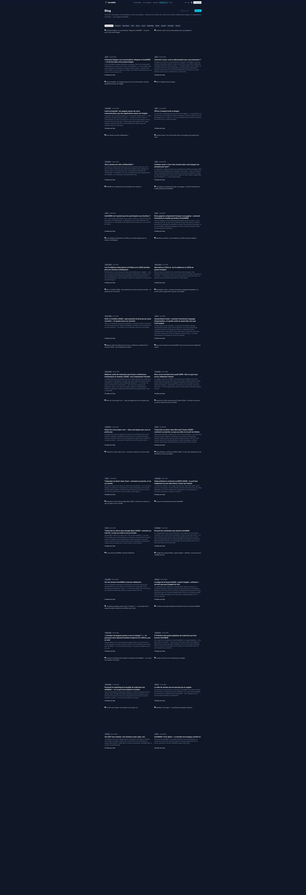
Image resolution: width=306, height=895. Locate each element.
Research (163, 25)
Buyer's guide (126, 25)
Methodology (150, 25)
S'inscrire (198, 2)
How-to (138, 25)
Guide (132, 25)
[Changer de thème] (188, 2)
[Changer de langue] (191, 2)
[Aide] (185, 2)
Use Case (178, 25)
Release (157, 25)
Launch (143, 25)
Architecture (117, 25)
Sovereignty (170, 25)
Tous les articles (109, 25)
